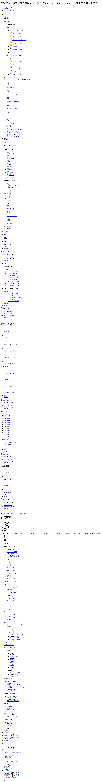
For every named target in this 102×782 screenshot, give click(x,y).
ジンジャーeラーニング (19, 71)
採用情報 (6, 740)
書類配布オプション (18, 49)
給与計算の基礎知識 (12, 697)
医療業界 (11, 164)
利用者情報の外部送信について (12, 737)
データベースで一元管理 (15, 129)
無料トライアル (11, 709)
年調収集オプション (18, 52)
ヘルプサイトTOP (11, 722)
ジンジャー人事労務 (18, 30)
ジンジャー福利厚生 (18, 74)
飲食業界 (11, 153)
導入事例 (6, 140)
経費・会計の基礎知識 (13, 701)
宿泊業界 (11, 172)
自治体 (11, 169)
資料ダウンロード (11, 681)
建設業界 (11, 158)
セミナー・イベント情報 (13, 684)
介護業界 (11, 167)
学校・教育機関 (14, 656)
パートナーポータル (9, 10)
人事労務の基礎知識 (12, 699)
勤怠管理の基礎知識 (12, 696)
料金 (5, 138)
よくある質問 (10, 616)
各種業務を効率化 (13, 132)
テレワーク (12, 190)
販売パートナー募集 (12, 716)
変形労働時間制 (13, 187)
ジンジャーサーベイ (18, 65)
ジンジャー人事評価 (18, 61)
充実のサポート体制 (14, 136)
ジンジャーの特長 (14, 629)
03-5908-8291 (5, 251)
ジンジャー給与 (17, 36)
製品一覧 (6, 21)
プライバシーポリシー (10, 734)
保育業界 (11, 175)
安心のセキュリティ (14, 134)
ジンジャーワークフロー (19, 40)
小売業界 (11, 177)
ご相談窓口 (10, 706)
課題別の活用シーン (9, 645)
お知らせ (6, 8)
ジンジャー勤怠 (17, 33)
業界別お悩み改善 (11, 689)
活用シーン (7, 146)
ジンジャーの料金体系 (13, 617)
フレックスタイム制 (14, 185)
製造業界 (11, 161)
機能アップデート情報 (13, 723)
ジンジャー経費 (17, 43)
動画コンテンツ (11, 683)
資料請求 (9, 708)
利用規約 (6, 732)
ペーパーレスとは (11, 690)
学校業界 (11, 156)
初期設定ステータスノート (14, 725)
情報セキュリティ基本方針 (11, 735)
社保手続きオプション (18, 46)
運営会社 (6, 731)
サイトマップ (7, 738)
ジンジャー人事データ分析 (20, 68)
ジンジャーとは (8, 7)
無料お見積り (10, 711)
